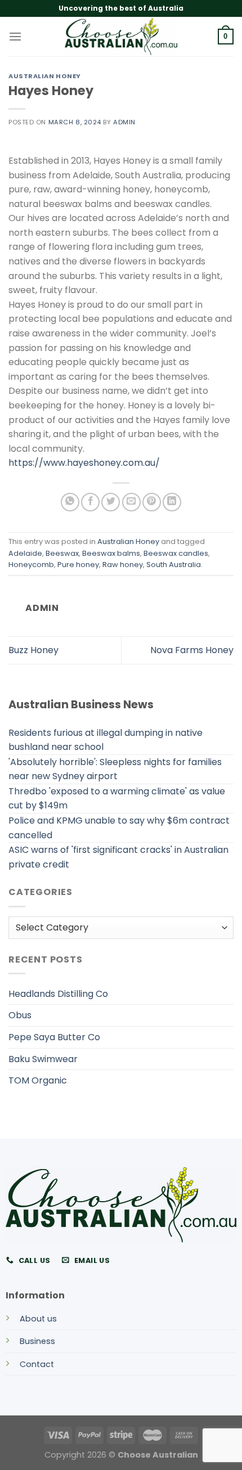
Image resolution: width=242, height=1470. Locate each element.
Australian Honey (44, 75)
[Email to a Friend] (131, 502)
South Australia (173, 564)
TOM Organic (37, 1080)
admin (124, 122)
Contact (37, 1364)
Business (37, 1341)
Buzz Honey (33, 650)
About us (38, 1318)
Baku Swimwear (43, 1059)
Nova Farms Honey (192, 650)
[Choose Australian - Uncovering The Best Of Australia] (121, 36)
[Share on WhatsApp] (70, 502)
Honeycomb (31, 564)
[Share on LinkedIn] (172, 502)
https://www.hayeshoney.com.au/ (84, 462)
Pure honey (78, 564)
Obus (20, 1015)
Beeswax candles (176, 553)
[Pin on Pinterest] (151, 502)
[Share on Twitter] (110, 502)
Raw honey (122, 564)
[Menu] (15, 36)
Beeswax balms (111, 553)
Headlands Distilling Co (58, 993)
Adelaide (25, 553)
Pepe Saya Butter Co (54, 1037)
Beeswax (62, 553)
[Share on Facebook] (90, 502)
